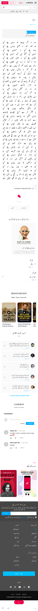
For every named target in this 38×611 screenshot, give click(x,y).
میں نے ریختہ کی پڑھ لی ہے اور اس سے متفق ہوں (19, 517)
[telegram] (10, 586)
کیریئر (18, 541)
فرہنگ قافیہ (34, 533)
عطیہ (35, 529)
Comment (30, 423)
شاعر (27, 11)
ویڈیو (17, 11)
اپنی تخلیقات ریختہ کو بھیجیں (30, 545)
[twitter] (24, 586)
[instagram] (15, 586)
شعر (23, 11)
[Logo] (29, 3)
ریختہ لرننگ (34, 561)
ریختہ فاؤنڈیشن (16, 529)
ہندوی (17, 557)
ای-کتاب (12, 11)
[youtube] (19, 586)
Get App (5, 2)
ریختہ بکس (17, 565)
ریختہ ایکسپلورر (16, 545)
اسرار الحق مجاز (33, 24)
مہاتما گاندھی (24, 208)
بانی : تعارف (16, 533)
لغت (20, 11)
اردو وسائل (34, 541)
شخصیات (12, 208)
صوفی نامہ (34, 557)
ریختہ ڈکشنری (16, 561)
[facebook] (28, 586)
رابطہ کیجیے (17, 537)
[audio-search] (3, 7)
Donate (12, 2)
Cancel (22, 423)
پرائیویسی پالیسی (23, 517)
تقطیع (35, 537)
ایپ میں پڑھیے (19, 602)
